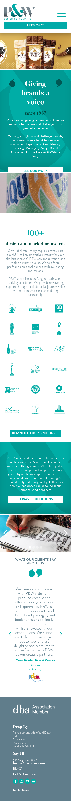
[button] (2, 50)
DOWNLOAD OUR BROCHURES (35, 433)
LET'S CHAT (35, 25)
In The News (21, 790)
